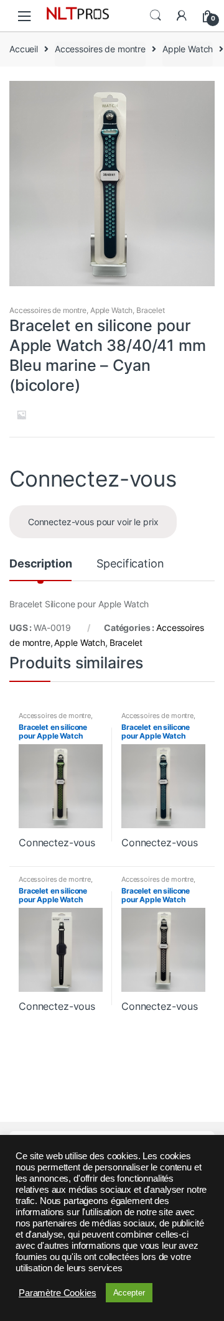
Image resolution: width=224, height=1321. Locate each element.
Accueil (23, 49)
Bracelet (150, 310)
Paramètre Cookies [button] (57, 1293)
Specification (130, 564)
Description (40, 564)
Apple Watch (187, 49)
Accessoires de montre (100, 49)
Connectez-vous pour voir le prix (93, 521)
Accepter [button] (129, 1292)
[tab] (40, 569)
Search (155, 15)
